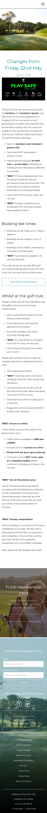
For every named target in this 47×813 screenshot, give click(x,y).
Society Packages (23, 750)
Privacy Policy (17, 809)
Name (6, 659)
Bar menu (23, 766)
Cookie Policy (31, 809)
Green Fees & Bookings (23, 740)
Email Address (10, 670)
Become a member (23, 755)
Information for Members (23, 760)
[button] (42, 4)
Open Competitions (23, 745)
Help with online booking (23, 282)
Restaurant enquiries (23, 781)
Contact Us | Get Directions (23, 730)
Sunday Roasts (23, 776)
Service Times (23, 771)
